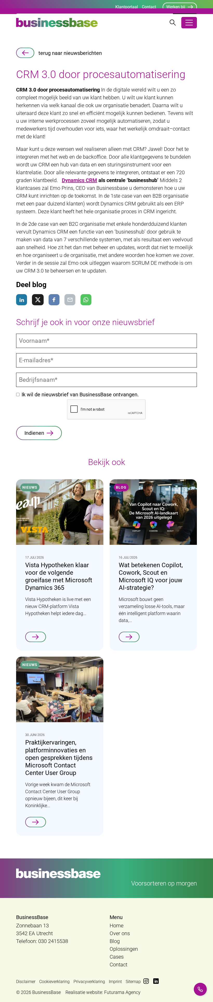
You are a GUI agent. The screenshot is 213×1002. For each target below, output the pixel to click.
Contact (149, 6)
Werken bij (175, 6)
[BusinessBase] (57, 22)
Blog (115, 941)
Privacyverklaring (89, 981)
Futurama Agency (122, 992)
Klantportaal (126, 6)
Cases (117, 957)
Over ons (120, 933)
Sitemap (133, 981)
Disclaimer (25, 981)
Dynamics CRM (79, 180)
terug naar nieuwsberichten (70, 53)
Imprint (115, 981)
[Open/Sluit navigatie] (189, 22)
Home (116, 925)
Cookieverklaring (54, 981)
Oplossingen (124, 949)
